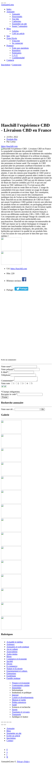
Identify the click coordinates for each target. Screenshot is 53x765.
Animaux (11, 644)
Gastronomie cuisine (20, 685)
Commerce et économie (17, 659)
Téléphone (5, 375)
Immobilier (16, 688)
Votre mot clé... (7, 409)
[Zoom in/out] (10, 722)
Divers (9, 664)
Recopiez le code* (9, 394)
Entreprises (11, 673)
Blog (9, 731)
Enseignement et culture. (17, 671)
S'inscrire (16, 41)
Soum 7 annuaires (19, 26)
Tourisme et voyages (21, 712)
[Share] (5, 722)
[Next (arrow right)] (5, 724)
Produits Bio (12, 139)
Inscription (5, 65)
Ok (42, 409)
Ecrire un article (13, 736)
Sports (14, 709)
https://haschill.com (9, 146)
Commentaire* (7, 381)
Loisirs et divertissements (22, 697)
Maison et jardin (19, 700)
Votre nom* (6, 366)
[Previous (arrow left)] (2, 724)
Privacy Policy (23, 761)
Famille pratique (13, 678)
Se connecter (17, 43)
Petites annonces (19, 702)
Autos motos (12, 654)
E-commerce (12, 666)
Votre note (5, 383)
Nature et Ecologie (15, 668)
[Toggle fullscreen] (8, 722)
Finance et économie (21, 683)
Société (10, 661)
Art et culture (12, 649)
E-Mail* (4, 372)
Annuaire (7, 5)
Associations (12, 651)
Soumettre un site (14, 733)
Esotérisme (11, 676)
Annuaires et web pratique (18, 647)
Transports (16, 714)
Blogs (9, 656)
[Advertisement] (26, 93)
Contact (10, 740)
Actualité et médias (15, 642)
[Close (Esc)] (2, 722)
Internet (15, 695)
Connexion (16, 65)
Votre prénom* (7, 369)
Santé (14, 705)
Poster (4, 397)
